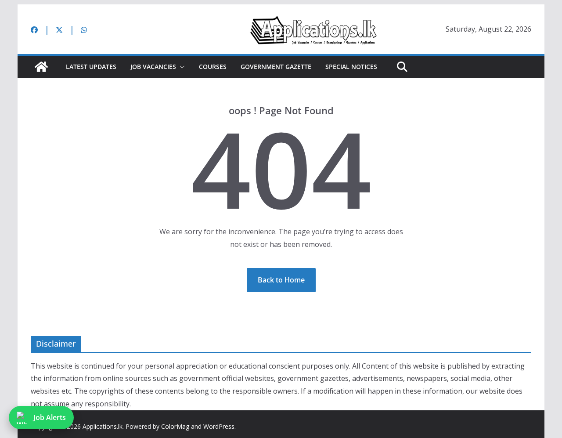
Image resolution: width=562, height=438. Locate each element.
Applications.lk (102, 426)
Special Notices (351, 66)
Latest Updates (91, 66)
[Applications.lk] (41, 67)
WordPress (218, 426)
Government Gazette (276, 66)
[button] (180, 67)
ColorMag (175, 426)
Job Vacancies (153, 66)
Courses (213, 66)
